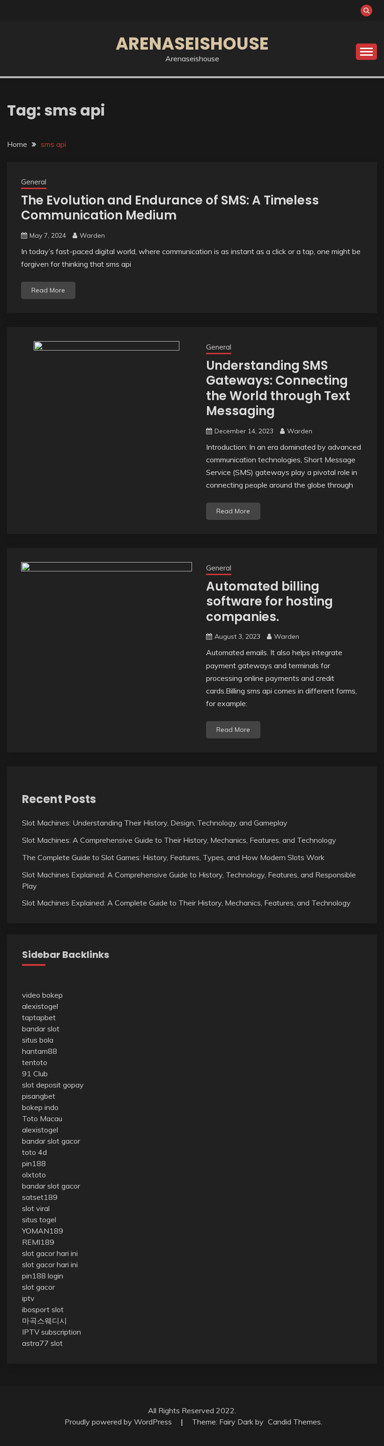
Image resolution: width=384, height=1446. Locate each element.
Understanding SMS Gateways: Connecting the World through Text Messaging (278, 388)
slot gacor (38, 1287)
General (33, 181)
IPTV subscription (51, 1331)
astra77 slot (42, 1343)
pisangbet (38, 1096)
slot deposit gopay (53, 1084)
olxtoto (34, 1174)
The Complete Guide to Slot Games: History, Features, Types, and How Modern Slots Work (173, 857)
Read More (48, 290)
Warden (92, 235)
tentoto (34, 1062)
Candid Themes (294, 1421)
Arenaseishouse (192, 43)
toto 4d (34, 1152)
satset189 (40, 1197)
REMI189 (38, 1242)
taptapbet (39, 1017)
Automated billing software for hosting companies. (269, 601)
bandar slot (40, 1028)
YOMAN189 (42, 1230)
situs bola (37, 1039)
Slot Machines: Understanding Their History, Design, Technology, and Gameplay (155, 822)
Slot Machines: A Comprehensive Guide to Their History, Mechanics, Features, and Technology (179, 840)
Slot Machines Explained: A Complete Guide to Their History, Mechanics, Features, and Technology (186, 902)
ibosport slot (43, 1309)
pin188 (34, 1163)
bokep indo (40, 1107)
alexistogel (40, 1006)
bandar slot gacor (51, 1141)
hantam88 (39, 1051)
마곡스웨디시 (44, 1320)
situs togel (39, 1219)
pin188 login (42, 1275)
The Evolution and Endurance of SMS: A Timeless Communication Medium (170, 208)
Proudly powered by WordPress (119, 1421)
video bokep (42, 995)
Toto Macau (42, 1118)
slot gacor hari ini (50, 1253)
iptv (28, 1298)
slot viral (36, 1208)
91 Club (35, 1073)
